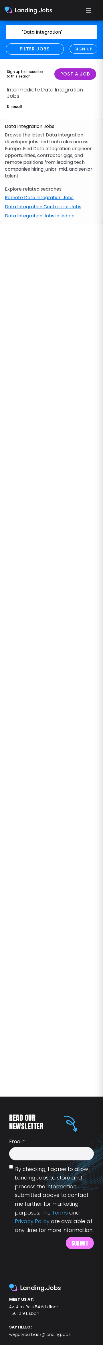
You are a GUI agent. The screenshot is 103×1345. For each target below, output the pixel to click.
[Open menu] (89, 10)
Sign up (83, 49)
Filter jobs (35, 49)
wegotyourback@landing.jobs (40, 1334)
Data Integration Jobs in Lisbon (39, 216)
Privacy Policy (32, 1221)
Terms (60, 1212)
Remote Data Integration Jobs (39, 197)
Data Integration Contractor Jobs (43, 206)
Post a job (75, 74)
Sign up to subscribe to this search (25, 74)
